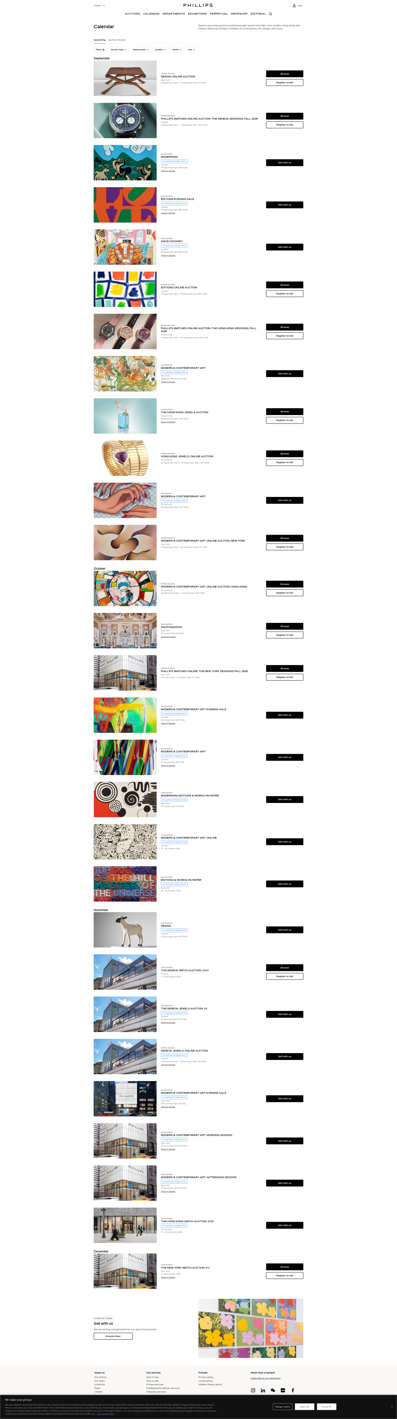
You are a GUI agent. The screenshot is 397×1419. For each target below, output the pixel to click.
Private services (154, 1384)
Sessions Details (168, 637)
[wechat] (272, 1390)
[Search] (271, 14)
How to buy (152, 1377)
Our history (100, 1377)
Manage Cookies (282, 1407)
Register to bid (284, 82)
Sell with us (284, 162)
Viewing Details (168, 171)
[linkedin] (263, 1390)
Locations (99, 1384)
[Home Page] (198, 6)
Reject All (304, 1407)
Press (97, 1388)
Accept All (326, 1407)
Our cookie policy (105, 1413)
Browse (285, 73)
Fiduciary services (156, 1391)
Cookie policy (205, 1380)
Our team (99, 1380)
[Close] (392, 1406)
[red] (282, 1390)
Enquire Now (113, 1336)
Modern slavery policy (210, 1384)
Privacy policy (206, 1377)
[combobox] (99, 5)
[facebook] (292, 1390)
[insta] (253, 1390)
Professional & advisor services (163, 1388)
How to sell (152, 1380)
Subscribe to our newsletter (266, 1378)
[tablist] (198, 41)
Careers (98, 1391)
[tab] (100, 41)
